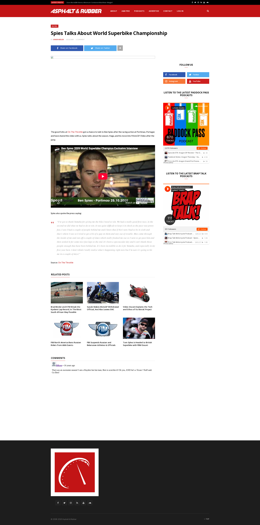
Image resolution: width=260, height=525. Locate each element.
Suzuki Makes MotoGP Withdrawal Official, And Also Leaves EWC (103, 308)
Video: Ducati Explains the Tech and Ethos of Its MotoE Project (137, 308)
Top (207, 519)
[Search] (208, 11)
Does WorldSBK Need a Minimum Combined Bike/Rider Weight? (90, 3)
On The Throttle (75, 132)
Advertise (154, 11)
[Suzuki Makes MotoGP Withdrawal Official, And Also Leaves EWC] (103, 292)
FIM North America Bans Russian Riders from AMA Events (66, 343)
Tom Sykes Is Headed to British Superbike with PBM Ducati (137, 343)
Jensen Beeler (58, 39)
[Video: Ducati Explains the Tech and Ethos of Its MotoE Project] (139, 292)
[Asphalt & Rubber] (76, 11)
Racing (54, 26)
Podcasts (139, 11)
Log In (180, 11)
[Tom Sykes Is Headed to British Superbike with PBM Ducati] (139, 328)
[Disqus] (103, 394)
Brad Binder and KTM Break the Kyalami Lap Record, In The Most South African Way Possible (66, 309)
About (113, 11)
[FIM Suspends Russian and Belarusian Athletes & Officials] (103, 328)
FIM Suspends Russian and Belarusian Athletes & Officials (101, 343)
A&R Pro (126, 11)
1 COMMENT (80, 39)
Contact (167, 11)
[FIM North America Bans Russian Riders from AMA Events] (67, 328)
